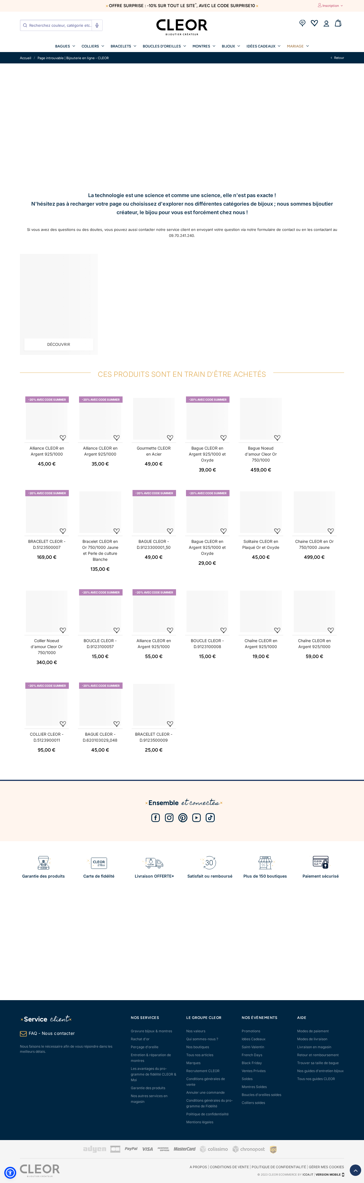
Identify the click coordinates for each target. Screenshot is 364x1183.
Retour (338, 58)
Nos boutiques (197, 1047)
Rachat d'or (140, 1039)
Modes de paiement (313, 1031)
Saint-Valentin (253, 1047)
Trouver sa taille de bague (318, 1063)
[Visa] (147, 1149)
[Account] (326, 23)
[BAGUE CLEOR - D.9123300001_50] (154, 512)
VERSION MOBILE (328, 1174)
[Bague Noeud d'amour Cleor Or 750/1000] (261, 418)
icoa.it (308, 1174)
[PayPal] (131, 1149)
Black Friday (252, 1063)
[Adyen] (94, 1151)
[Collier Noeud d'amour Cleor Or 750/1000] (46, 611)
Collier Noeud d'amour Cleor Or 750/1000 (47, 646)
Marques (193, 1063)
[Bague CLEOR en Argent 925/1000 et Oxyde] (207, 418)
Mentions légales (199, 1122)
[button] (10, 1172)
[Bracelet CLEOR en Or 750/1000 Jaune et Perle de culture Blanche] (100, 512)
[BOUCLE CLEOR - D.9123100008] (207, 611)
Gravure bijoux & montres (151, 1031)
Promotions (251, 1031)
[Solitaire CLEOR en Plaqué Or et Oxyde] (261, 512)
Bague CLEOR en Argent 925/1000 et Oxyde (207, 454)
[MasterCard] (184, 1149)
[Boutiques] (302, 23)
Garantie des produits (148, 1088)
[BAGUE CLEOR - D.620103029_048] (100, 704)
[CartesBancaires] (115, 1151)
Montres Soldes (254, 1087)
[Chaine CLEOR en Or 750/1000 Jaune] (314, 512)
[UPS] (273, 1149)
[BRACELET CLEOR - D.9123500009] (154, 704)
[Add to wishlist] (63, 437)
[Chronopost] (249, 1151)
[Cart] (338, 24)
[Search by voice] (97, 25)
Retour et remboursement (318, 1055)
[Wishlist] (314, 23)
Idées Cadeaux (254, 1039)
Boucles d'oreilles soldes (261, 1095)
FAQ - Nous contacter (52, 1033)
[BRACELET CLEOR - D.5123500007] (46, 512)
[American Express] (163, 1150)
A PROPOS (198, 1167)
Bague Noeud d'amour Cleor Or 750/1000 (261, 454)
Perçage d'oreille (144, 1047)
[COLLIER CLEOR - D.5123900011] (46, 704)
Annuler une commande (205, 1092)
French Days (252, 1055)
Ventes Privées (254, 1071)
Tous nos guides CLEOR (316, 1079)
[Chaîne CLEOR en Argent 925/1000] (261, 611)
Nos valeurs (195, 1031)
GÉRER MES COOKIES (326, 1167)
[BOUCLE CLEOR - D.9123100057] (100, 611)
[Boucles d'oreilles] (59, 304)
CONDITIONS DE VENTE (229, 1167)
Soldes (247, 1079)
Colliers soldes (253, 1103)
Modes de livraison (312, 1039)
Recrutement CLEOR (203, 1071)
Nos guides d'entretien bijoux (320, 1071)
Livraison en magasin (314, 1047)
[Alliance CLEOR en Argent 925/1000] (46, 418)
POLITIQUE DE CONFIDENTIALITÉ (279, 1167)
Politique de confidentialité (207, 1114)
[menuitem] (65, 46)
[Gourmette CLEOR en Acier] (154, 418)
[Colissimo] (214, 1151)
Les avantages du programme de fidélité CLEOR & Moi (153, 1074)
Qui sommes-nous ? (202, 1039)
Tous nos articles (199, 1055)
